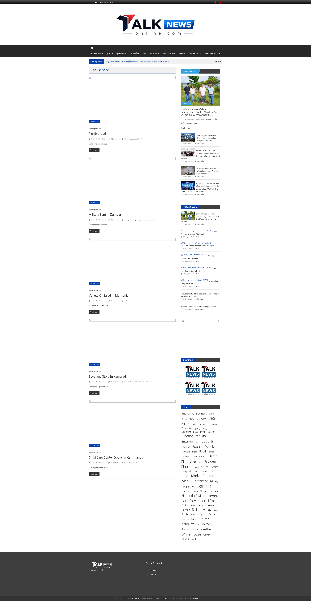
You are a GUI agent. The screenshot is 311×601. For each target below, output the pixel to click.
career (184, 419)
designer (206, 428)
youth (193, 539)
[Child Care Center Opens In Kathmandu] (132, 424)
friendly (203, 456)
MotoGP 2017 (202, 486)
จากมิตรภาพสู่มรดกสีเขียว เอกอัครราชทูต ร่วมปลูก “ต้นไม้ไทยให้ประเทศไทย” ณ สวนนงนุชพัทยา (199, 112)
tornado (185, 519)
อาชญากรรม (195, 54)
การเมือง (182, 54)
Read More (185, 128)
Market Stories (202, 476)
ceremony (201, 419)
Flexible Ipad (97, 133)
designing (186, 432)
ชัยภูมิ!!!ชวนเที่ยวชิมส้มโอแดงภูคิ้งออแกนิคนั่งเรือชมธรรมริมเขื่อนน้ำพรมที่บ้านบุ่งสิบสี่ (137, 62)
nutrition (141, 382)
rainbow (201, 505)
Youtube (153, 574)
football (211, 452)
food (125, 301)
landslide (203, 471)
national (194, 491)
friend (194, 457)
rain (193, 505)
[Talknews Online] (92, 48)
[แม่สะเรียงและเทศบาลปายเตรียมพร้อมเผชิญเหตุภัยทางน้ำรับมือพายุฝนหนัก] (188, 170)
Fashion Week (203, 446)
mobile (185, 486)
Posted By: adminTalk (97, 139)
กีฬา (144, 54)
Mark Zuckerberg (195, 481)
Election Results (194, 436)
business (127, 382)
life (211, 471)
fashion (186, 447)
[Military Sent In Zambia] (132, 181)
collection (202, 424)
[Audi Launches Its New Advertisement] (196, 267)
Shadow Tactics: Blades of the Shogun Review (198, 306)
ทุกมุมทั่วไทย (122, 54)
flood (194, 452)
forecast (185, 457)
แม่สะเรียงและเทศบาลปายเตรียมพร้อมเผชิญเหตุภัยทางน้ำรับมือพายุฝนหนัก (207, 171)
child (125, 220)
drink (202, 432)
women (206, 535)
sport (203, 514)
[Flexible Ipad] (132, 101)
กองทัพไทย (154, 54)
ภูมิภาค (109, 54)
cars (191, 419)
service (135, 139)
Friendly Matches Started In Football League (197, 246)
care (129, 463)
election (211, 432)
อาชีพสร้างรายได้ (212, 54)
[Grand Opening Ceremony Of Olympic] (196, 230)
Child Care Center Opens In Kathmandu (116, 457)
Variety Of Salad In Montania (109, 295)
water (151, 382)
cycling (197, 428)
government (131, 220)
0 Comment (114, 139)
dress (195, 432)
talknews (201, 119)
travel (194, 519)
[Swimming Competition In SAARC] (194, 280)
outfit (184, 501)
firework (186, 451)
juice (195, 471)
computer (187, 428)
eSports (208, 441)
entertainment (128, 139)
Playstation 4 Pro (202, 501)
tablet (140, 139)
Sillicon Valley (201, 510)
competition (213, 424)
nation (144, 220)
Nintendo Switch (193, 496)
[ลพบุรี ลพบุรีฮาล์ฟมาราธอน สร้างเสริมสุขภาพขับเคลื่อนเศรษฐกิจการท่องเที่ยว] (188, 137)
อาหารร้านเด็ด (169, 54)
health (136, 382)
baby (125, 463)
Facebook (153, 571)
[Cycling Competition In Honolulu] (194, 255)
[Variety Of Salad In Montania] (132, 262)
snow (215, 510)
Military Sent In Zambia (105, 214)
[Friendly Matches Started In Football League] (198, 243)
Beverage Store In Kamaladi (108, 376)
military (138, 220)
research (212, 505)
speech (194, 514)
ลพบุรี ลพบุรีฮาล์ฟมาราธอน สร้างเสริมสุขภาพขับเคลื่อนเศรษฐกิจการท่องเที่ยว (206, 138)
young (185, 538)
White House (191, 534)
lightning (185, 476)
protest (185, 505)
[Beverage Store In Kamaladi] (132, 343)
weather (206, 529)
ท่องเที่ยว (135, 54)
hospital (186, 471)
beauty (191, 414)
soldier (153, 220)
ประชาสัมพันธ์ (97, 54)
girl (201, 461)
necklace (214, 491)
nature (204, 491)
